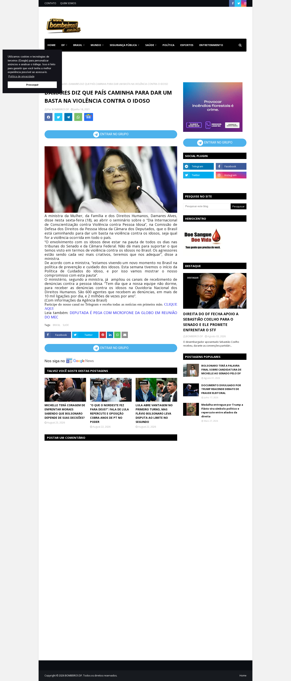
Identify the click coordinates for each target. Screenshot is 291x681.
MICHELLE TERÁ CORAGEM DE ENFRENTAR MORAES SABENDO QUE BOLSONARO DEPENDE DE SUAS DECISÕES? (65, 411)
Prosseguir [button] (32, 84)
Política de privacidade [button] (21, 76)
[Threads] (198, 183)
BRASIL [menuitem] (77, 45)
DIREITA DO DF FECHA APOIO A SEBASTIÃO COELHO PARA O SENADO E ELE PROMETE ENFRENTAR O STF (210, 321)
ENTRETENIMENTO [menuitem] (211, 45)
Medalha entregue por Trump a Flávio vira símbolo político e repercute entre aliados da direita (222, 410)
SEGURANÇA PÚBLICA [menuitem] (123, 45)
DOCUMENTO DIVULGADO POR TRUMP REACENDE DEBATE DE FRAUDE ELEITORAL (221, 389)
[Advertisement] (174, 22)
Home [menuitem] (51, 45)
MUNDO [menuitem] (96, 45)
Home (243, 675)
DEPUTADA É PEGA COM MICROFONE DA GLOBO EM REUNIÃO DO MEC (111, 314)
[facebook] (233, 3)
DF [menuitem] (63, 45)
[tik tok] (231, 183)
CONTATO (50, 3)
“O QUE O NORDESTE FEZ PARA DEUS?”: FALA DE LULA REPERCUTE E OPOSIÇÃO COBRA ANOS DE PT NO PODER (109, 413)
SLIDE (64, 84)
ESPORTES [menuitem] (186, 45)
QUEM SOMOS (68, 3)
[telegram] (198, 166)
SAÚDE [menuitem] (149, 45)
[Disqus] (111, 494)
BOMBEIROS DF (60, 109)
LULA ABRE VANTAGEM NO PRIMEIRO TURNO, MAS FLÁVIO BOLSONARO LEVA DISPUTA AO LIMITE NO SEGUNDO (154, 413)
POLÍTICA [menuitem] (168, 45)
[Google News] (88, 117)
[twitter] (239, 3)
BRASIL (56, 325)
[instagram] (244, 3)
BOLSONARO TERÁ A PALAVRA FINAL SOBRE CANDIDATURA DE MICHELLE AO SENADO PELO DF (221, 369)
